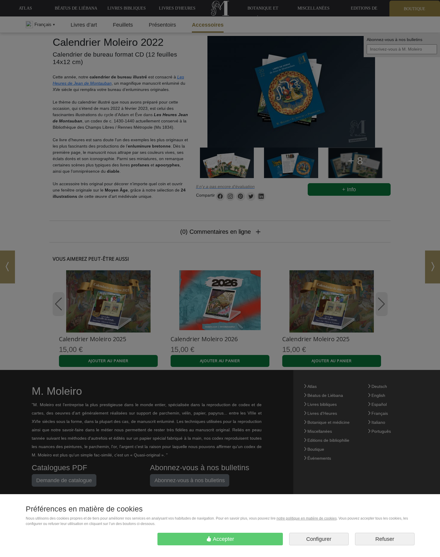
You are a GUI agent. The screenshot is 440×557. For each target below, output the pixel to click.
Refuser (384, 539)
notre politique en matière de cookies (307, 518)
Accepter (223, 539)
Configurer (318, 539)
